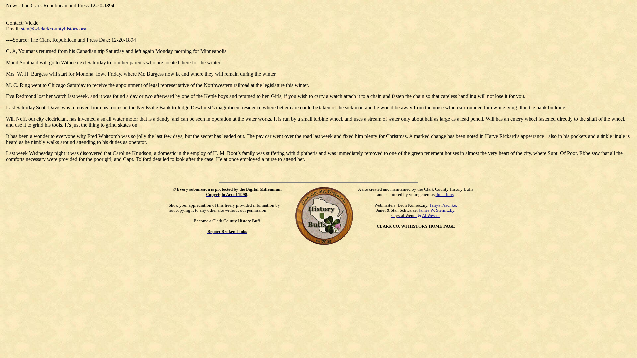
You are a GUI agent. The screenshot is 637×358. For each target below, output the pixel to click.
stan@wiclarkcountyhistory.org (53, 28)
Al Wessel (431, 215)
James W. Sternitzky (436, 210)
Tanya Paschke (442, 205)
